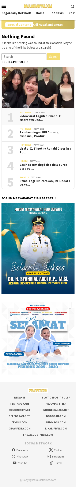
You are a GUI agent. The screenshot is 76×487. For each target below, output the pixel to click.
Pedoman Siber (56, 403)
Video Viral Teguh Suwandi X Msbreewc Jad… (40, 118)
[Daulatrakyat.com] (38, 6)
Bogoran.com (56, 416)
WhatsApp (22, 456)
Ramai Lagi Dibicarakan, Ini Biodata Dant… (45, 183)
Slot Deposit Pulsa (56, 397)
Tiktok (58, 463)
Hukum (24, 161)
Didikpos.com (56, 422)
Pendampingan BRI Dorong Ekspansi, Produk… (39, 134)
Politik (24, 177)
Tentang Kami (19, 403)
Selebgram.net (19, 416)
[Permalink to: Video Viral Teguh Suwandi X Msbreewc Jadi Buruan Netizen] (38, 87)
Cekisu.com (19, 422)
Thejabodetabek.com (38, 435)
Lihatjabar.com (56, 428)
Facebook (22, 450)
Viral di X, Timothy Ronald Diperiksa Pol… (45, 150)
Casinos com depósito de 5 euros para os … (43, 166)
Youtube (22, 463)
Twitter (58, 450)
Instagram (58, 456)
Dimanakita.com (19, 428)
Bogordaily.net (19, 410)
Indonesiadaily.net (55, 410)
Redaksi (19, 397)
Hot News (25, 112)
